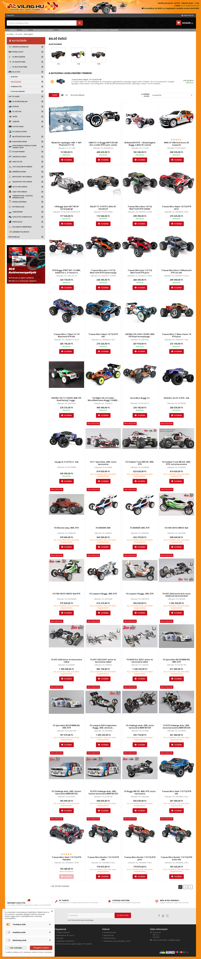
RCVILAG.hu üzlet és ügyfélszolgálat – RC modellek (74, 944)
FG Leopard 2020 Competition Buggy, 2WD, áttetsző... (103, 726)
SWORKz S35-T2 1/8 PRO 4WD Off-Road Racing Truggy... (66, 399)
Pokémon (13, 30)
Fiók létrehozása (109, 938)
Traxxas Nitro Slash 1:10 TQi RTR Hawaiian (66, 858)
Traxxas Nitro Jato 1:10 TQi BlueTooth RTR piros (140, 271)
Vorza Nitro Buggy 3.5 (140, 398)
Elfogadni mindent (41, 948)
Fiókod (105, 929)
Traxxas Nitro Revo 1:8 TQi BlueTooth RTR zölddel (140, 207)
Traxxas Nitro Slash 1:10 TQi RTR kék (176, 792)
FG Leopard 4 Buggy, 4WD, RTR (103, 593)
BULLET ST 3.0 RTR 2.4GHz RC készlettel (103, 207)
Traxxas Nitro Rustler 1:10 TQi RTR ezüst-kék (176, 858)
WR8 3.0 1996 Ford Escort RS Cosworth (176, 143)
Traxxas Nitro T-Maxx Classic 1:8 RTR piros (176, 335)
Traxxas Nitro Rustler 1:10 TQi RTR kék (103, 858)
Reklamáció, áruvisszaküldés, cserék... (117, 941)
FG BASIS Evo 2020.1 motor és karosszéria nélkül (140, 660)
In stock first (172, 95)
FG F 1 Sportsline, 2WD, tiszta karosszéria (103, 463)
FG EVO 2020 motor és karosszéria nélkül (66, 660)
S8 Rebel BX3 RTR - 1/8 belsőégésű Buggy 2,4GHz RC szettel (139, 143)
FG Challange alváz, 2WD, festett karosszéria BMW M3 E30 (66, 792)
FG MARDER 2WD (103, 527)
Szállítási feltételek (67, 30)
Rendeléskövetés (110, 932)
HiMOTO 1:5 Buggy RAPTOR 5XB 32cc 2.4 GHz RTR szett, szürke (103, 143)
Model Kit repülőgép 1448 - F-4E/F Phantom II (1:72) (67, 143)
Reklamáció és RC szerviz (43, 30)
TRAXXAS (25, 30)
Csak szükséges (16, 948)
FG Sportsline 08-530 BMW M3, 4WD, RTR (176, 660)
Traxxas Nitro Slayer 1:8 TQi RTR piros (176, 207)
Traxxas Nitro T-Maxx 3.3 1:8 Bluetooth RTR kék (66, 335)
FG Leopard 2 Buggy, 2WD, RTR (140, 593)
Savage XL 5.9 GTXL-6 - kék (67, 462)
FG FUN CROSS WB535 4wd (176, 527)
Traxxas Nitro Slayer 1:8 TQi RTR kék (87, 79)
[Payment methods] (176, 952)
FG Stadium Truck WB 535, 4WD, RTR (140, 463)
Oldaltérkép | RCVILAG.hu (65, 941)
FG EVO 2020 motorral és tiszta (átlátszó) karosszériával (176, 594)
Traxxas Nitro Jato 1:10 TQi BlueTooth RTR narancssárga (103, 271)
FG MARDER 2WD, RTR (139, 527)
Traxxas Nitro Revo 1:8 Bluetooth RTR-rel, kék (176, 271)
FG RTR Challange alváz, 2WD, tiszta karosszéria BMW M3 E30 (176, 726)
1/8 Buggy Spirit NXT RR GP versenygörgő (66, 207)
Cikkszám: (62, 148)
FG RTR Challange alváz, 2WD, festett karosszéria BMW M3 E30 (103, 792)
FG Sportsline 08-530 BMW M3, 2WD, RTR (66, 726)
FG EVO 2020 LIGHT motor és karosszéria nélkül (103, 660)
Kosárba (66, 160)
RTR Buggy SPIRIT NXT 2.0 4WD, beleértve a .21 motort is (66, 271)
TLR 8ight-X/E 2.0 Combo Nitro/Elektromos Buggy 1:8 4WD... (103, 399)
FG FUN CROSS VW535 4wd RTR (66, 593)
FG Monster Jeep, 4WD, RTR (66, 527)
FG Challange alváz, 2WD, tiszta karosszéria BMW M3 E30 (140, 726)
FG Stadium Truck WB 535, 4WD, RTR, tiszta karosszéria (176, 463)
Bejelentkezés (109, 935)
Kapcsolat (10, 15)
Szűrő (54, 95)
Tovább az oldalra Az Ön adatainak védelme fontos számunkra (28, 952)
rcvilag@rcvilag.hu (190, 6)
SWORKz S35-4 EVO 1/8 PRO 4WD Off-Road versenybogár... (139, 335)
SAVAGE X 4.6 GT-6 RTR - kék (176, 398)
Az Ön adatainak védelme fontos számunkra (99, 30)
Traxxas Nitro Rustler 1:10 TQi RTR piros (140, 858)
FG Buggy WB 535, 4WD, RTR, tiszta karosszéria (139, 792)
